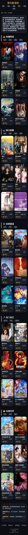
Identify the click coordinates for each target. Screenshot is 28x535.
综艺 (19, 6)
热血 (5, 414)
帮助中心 (10, 525)
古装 (16, 133)
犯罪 (21, 133)
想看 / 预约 (5, 67)
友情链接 (17, 525)
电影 (9, 6)
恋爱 (16, 414)
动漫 (25, 6)
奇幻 (10, 414)
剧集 (14, 6)
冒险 (10, 227)
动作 (5, 40)
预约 (14, 8)
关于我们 (4, 525)
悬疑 (5, 133)
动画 (16, 227)
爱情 (10, 133)
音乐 (11, 320)
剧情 (21, 40)
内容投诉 (24, 525)
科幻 (10, 40)
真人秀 (5, 320)
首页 (3, 6)
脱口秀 (17, 320)
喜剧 (16, 40)
